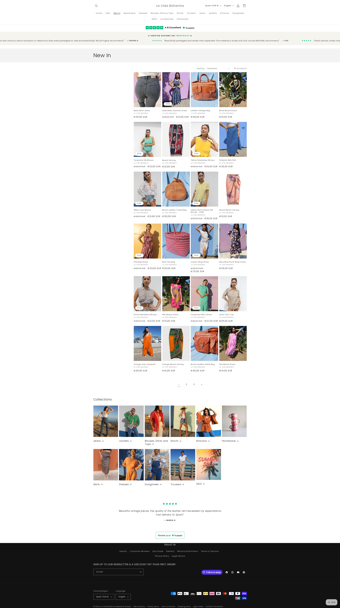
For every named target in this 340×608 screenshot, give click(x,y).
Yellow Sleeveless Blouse (202, 160)
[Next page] (201, 384)
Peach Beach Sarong (229, 210)
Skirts (96, 484)
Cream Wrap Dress (200, 262)
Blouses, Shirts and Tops (156, 442)
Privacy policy (153, 606)
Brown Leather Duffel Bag (203, 364)
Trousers (176, 484)
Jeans (97, 440)
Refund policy (139, 606)
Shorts (174, 440)
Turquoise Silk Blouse (144, 160)
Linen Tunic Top (226, 315)
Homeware (229, 440)
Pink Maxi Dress (141, 262)
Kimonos (201, 440)
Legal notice (198, 606)
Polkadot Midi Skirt (227, 160)
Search (123, 551)
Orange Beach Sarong (173, 364)
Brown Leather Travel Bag (174, 210)
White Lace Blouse (142, 210)
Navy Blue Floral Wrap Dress (232, 262)
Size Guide (157, 551)
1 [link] (178, 384)
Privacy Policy (162, 556)
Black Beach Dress (228, 111)
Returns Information (187, 551)
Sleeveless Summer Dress (174, 111)
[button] (96, 6)
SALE (199, 483)
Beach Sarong (169, 160)
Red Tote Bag (168, 262)
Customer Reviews (139, 551)
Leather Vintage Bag (200, 111)
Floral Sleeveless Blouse (145, 315)
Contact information (214, 606)
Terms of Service (209, 551)
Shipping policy (184, 606)
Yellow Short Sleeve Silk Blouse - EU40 (202, 211)
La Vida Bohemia (107, 606)
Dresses (124, 484)
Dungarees (152, 484)
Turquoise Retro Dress (201, 315)
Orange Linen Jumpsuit (144, 364)
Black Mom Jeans (142, 111)
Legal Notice (178, 556)
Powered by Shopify (123, 606)
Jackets (124, 440)
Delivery (170, 551)
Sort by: (201, 68)
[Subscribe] (140, 572)
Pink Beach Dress (170, 315)
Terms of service (168, 606)
